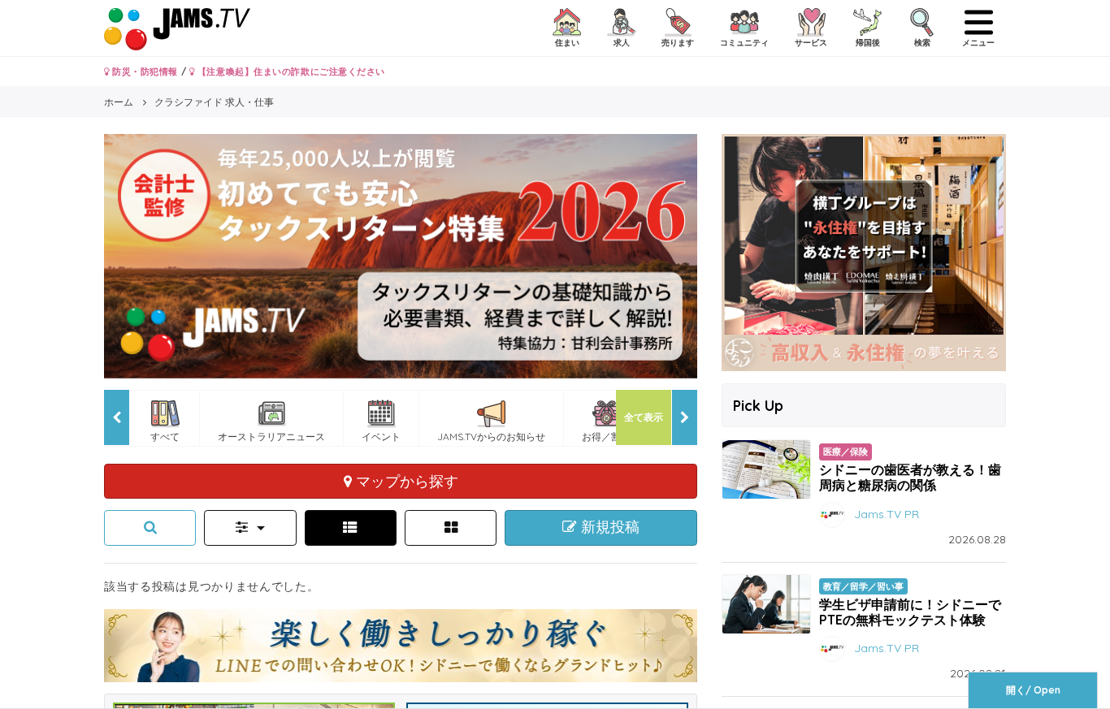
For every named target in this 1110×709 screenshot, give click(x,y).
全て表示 (643, 417)
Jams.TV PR (886, 513)
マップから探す (405, 481)
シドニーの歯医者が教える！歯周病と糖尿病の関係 (910, 477)
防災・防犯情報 (144, 71)
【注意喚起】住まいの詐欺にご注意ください (289, 71)
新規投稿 (608, 527)
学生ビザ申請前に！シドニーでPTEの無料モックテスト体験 (910, 612)
